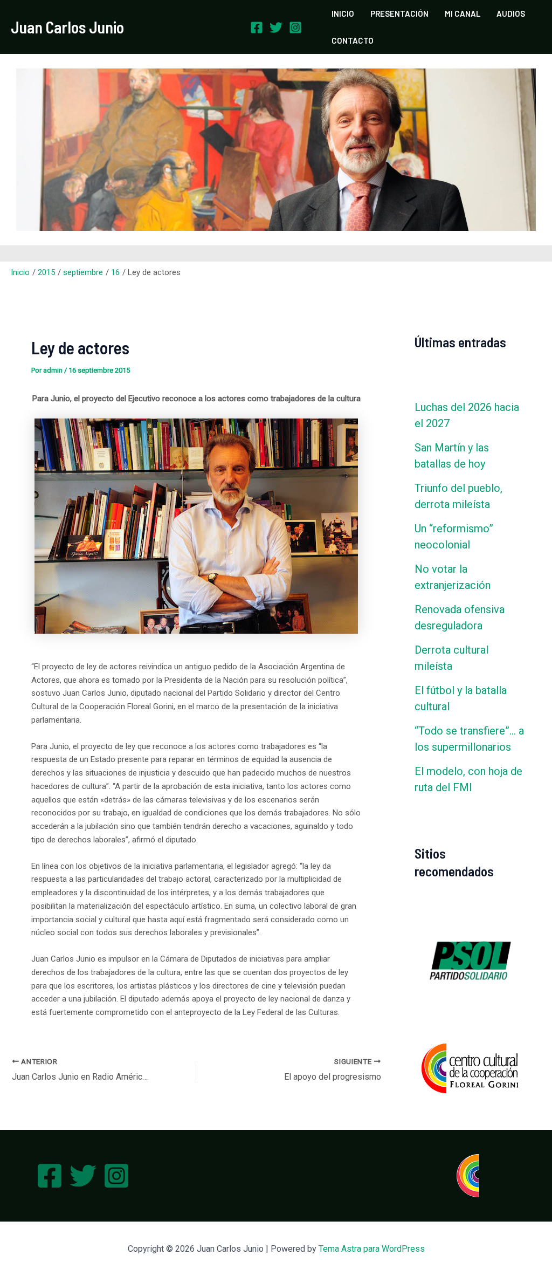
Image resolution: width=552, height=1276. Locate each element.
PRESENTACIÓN (399, 13)
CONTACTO (353, 40)
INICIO (343, 13)
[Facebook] (256, 27)
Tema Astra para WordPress (372, 1249)
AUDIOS (510, 13)
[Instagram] (295, 27)
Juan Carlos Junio (67, 27)
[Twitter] (276, 27)
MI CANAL (462, 13)
